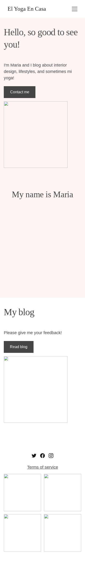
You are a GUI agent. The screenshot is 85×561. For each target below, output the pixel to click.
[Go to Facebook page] (42, 455)
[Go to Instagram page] (51, 455)
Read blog (18, 347)
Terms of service (42, 467)
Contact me (19, 92)
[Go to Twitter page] (34, 455)
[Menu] (74, 9)
